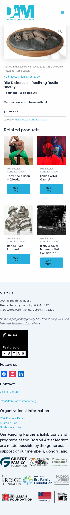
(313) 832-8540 (9, 391)
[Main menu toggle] (62, 12)
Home (7, 66)
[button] (60, 31)
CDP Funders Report (13, 418)
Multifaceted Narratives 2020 (29, 66)
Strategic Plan (8, 422)
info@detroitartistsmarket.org (18, 401)
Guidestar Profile (10, 427)
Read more (15, 189)
